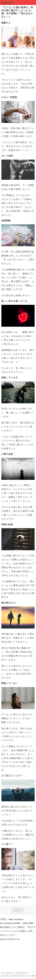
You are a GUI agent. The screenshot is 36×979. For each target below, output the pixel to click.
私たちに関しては (6, 976)
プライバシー (27, 976)
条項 (21, 976)
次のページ (18, 910)
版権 (33, 976)
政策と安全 (16, 976)
